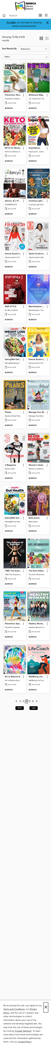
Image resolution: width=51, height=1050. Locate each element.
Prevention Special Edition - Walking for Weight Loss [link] (13, 623)
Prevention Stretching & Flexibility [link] (13, 95)
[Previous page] (16, 701)
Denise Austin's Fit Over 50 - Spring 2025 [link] (37, 359)
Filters (7, 57)
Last (33, 708)
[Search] (4, 15)
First (20, 708)
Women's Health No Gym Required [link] (37, 465)
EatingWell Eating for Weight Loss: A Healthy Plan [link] (13, 359)
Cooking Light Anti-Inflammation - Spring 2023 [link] (37, 201)
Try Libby (11, 22)
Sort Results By (9, 48)
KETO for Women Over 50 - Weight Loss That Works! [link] (13, 148)
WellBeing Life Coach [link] (37, 676)
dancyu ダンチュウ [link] (13, 201)
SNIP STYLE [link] (10, 306)
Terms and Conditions (14, 1009)
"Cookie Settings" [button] (23, 1031)
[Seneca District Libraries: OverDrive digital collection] (25, 6)
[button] (41, 39)
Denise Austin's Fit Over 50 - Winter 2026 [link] (13, 254)
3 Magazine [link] (10, 465)
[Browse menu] (46, 15)
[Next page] (36, 701)
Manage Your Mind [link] (37, 412)
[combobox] (20, 15)
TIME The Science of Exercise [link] (13, 571)
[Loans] (40, 15)
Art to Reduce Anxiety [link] (13, 676)
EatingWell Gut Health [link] (13, 518)
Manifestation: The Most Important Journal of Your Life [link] (37, 306)
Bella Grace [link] (34, 518)
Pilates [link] (8, 412)
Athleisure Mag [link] (36, 95)
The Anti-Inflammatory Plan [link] (37, 571)
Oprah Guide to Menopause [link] (37, 254)
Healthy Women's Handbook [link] (37, 623)
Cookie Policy (24, 1041)
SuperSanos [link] (34, 148)
